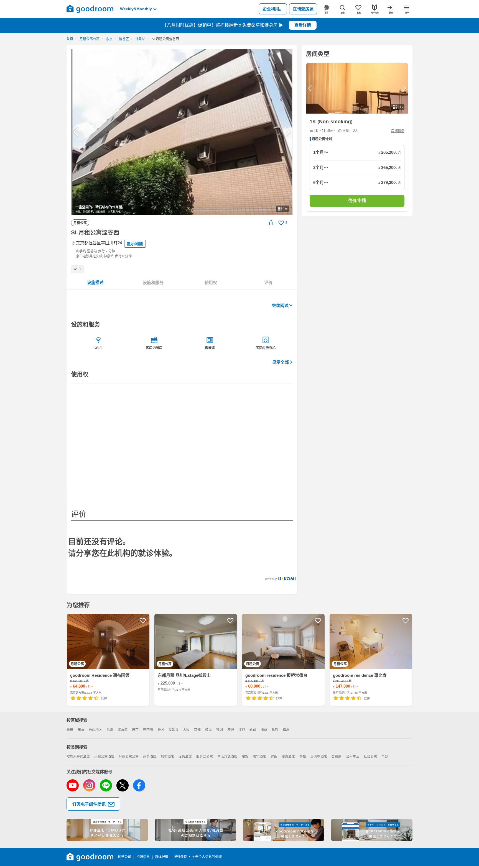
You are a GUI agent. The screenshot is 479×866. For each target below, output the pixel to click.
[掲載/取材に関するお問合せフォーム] (371, 830)
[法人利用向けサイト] (195, 830)
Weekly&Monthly (136, 9)
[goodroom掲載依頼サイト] (283, 830)
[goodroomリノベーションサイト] (107, 830)
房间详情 (397, 131)
